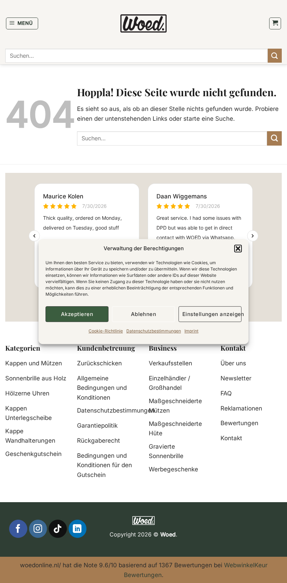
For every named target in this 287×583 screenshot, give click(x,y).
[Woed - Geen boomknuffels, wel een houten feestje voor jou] (143, 23)
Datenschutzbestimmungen (153, 330)
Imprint (191, 330)
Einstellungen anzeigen (211, 314)
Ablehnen (143, 314)
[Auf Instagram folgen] (38, 529)
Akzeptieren (77, 314)
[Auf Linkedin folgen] (77, 529)
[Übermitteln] (275, 55)
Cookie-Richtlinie (106, 330)
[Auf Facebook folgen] (18, 529)
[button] (237, 248)
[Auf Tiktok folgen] (57, 529)
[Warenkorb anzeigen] (275, 23)
